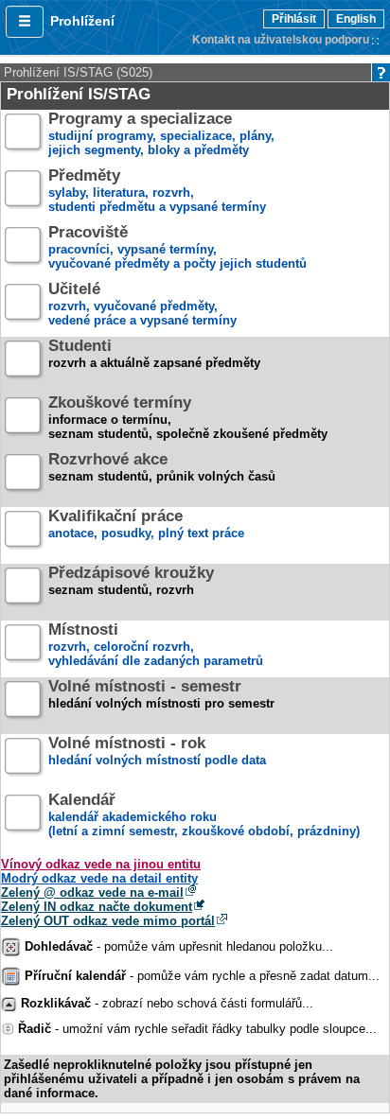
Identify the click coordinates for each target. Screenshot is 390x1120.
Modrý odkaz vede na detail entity (99, 878)
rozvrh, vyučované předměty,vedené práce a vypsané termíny (142, 305)
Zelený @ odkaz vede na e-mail (92, 892)
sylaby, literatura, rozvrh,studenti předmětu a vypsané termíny (157, 191)
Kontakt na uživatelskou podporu (280, 39)
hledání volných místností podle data (157, 752)
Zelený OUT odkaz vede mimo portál (108, 921)
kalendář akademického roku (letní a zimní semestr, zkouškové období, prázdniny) (204, 816)
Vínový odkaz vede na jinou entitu (101, 864)
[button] (25, 22)
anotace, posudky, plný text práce (146, 525)
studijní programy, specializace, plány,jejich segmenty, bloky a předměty (161, 135)
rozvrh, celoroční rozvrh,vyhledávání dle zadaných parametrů (155, 645)
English (356, 19)
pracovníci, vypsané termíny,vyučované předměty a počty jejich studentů (177, 248)
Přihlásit (294, 19)
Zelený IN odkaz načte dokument (96, 907)
